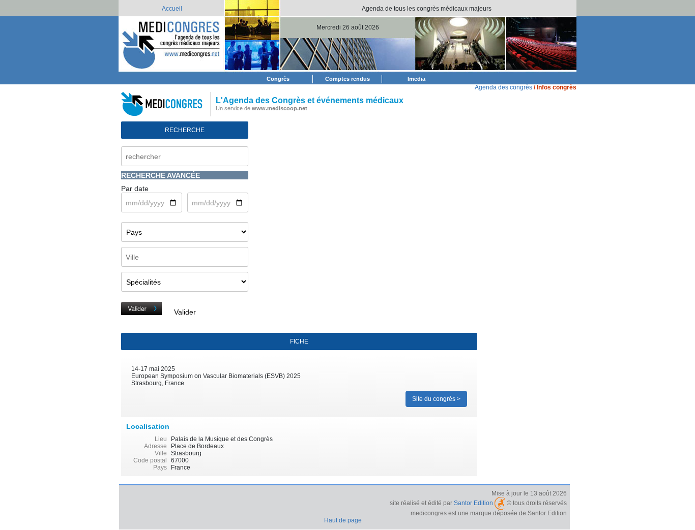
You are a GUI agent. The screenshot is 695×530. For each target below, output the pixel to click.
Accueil (172, 8)
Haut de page (343, 520)
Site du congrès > (436, 398)
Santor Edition (473, 503)
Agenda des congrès (503, 87)
